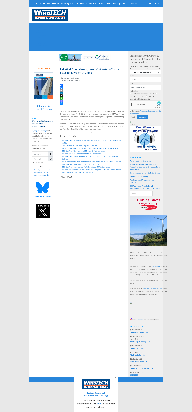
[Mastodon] (92, 101)
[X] (92, 95)
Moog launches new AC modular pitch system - (78, 172)
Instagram (140, 319)
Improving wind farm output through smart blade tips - (81, 164)
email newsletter (156, 266)
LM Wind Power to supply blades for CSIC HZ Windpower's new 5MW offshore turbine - (92, 170)
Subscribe (133, 117)
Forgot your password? (42, 170)
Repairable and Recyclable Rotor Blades (145, 173)
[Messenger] (92, 103)
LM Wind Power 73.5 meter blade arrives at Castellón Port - (82, 154)
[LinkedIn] (92, 93)
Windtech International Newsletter (144, 94)
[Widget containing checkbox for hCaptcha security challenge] (145, 104)
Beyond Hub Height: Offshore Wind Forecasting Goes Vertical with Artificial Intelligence (145, 166)
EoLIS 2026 (134, 375)
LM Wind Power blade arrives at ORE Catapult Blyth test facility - (84, 151)
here (99, 403)
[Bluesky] (92, 88)
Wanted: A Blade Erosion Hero (141, 161)
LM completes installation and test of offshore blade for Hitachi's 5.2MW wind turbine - (92, 162)
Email (132, 83)
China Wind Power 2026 (139, 362)
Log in (42, 166)
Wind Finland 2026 (137, 348)
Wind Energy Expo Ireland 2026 (141, 368)
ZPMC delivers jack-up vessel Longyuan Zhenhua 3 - (80, 146)
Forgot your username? (42, 173)
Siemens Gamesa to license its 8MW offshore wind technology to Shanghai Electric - (90, 148)
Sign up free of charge (39, 131)
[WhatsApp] (92, 98)
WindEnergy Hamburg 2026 (140, 342)
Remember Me (39, 163)
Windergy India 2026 (137, 355)
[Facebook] (92, 85)
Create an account (40, 175)
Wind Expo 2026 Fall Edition (140, 332)
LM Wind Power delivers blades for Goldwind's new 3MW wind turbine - (86, 167)
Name (132, 76)
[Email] (92, 90)
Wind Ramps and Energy (139, 176)
